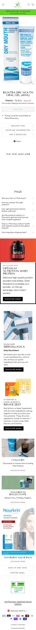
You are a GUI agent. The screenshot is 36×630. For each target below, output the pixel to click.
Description (18, 126)
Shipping (14, 103)
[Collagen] (18, 448)
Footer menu (17, 573)
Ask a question (18, 134)
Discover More (13, 299)
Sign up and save (17, 568)
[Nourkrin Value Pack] (18, 531)
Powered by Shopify (18, 628)
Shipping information (18, 130)
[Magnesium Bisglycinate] (18, 482)
